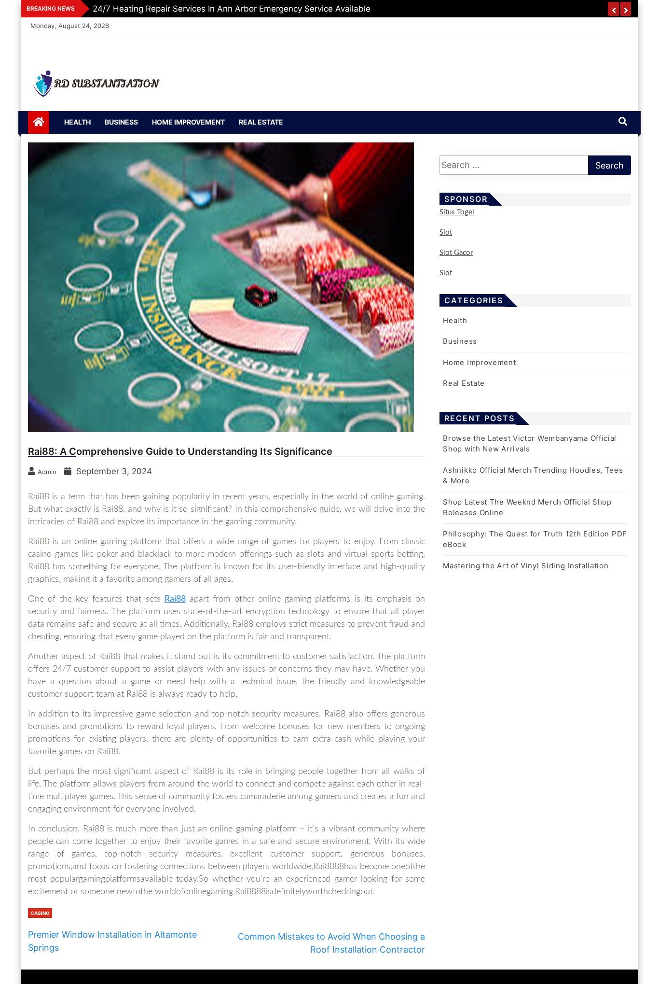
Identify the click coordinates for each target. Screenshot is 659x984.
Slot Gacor (456, 252)
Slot (445, 232)
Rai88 (175, 599)
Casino (40, 913)
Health (77, 122)
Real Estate (261, 122)
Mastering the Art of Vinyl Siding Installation (525, 565)
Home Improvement (188, 122)
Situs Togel (456, 212)
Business (121, 122)
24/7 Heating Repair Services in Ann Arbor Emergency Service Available (232, 9)
